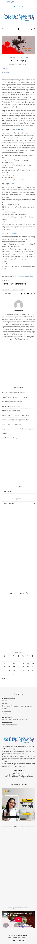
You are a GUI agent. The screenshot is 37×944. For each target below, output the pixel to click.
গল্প (22, 57)
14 (32, 663)
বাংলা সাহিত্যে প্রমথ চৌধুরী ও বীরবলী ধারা (12, 402)
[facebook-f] (17, 6)
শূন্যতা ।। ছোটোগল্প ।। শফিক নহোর (11, 424)
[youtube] (14, 6)
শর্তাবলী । (10, 938)
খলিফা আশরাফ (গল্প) (14, 57)
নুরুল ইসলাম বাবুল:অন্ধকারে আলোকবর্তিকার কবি (13, 392)
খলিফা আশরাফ (5, 72)
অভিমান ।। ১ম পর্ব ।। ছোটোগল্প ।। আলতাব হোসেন (15, 420)
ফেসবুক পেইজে (29, 276)
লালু (13, 183)
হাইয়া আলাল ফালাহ (18, 129)
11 (18, 663)
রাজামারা (14, 233)
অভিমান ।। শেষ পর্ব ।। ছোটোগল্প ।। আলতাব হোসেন (15, 415)
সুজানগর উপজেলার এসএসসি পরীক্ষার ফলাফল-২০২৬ (14, 397)
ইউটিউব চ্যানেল (20, 276)
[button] (35, 2)
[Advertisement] (18, 363)
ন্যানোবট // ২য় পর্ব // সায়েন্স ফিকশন (11, 406)
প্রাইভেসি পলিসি (16, 938)
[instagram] (20, 6)
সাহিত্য (26, 57)
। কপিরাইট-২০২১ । (25, 938)
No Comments (23, 64)
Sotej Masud (24, 935)
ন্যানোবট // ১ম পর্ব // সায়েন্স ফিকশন (11, 411)
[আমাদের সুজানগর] (18, 17)
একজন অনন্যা (6, 289)
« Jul (3, 678)
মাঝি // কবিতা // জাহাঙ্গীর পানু (9, 438)
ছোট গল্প (21, 289)
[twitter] (22, 6)
